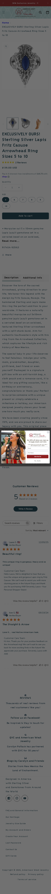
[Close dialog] (48, 432)
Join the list (37, 456)
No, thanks (37, 461)
